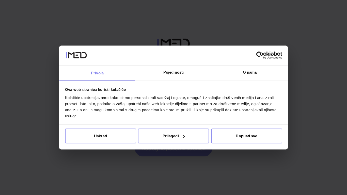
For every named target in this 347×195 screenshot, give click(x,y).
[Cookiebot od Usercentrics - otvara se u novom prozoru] (260, 55)
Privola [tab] (97, 73)
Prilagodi (171, 136)
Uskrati (100, 136)
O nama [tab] (250, 72)
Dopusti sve (246, 136)
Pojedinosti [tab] (173, 72)
